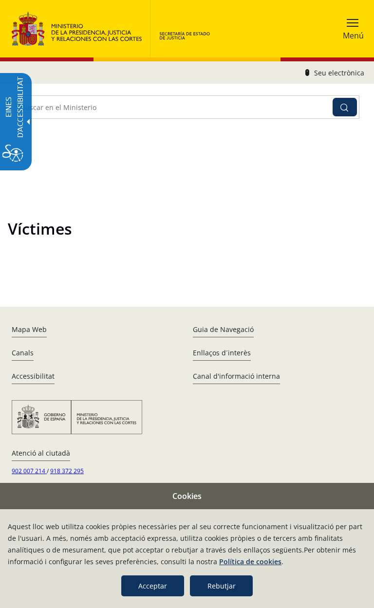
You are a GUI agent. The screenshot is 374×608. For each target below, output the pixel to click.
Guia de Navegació (223, 329)
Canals (23, 352)
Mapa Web (29, 329)
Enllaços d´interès (222, 352)
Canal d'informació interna (236, 376)
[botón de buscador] (345, 107)
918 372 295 (67, 471)
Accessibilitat (33, 376)
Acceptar (152, 585)
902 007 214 (29, 471)
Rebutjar (221, 585)
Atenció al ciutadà (41, 453)
